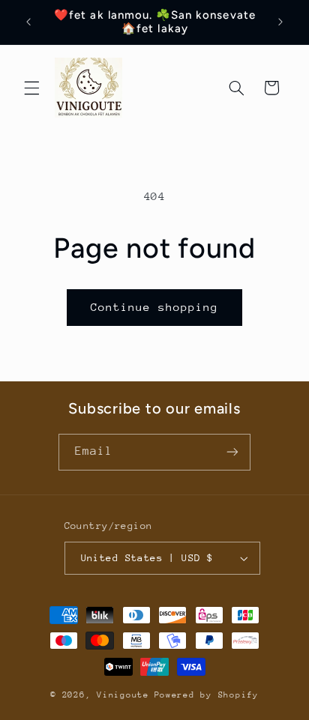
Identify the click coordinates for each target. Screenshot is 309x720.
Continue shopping (155, 306)
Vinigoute (123, 695)
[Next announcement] (280, 21)
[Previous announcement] (28, 21)
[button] (31, 87)
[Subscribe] (232, 452)
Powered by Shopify (206, 695)
